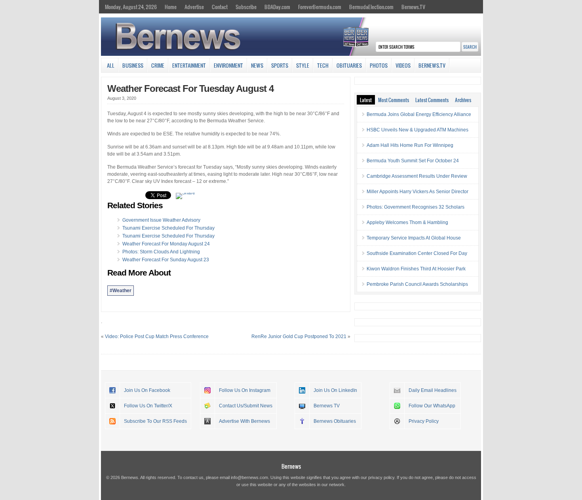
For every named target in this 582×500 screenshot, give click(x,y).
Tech (323, 65)
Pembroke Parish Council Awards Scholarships (417, 284)
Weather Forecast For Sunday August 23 (165, 259)
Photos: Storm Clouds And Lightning (161, 252)
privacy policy (381, 477)
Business (132, 65)
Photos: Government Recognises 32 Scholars (415, 207)
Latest (366, 99)
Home (171, 7)
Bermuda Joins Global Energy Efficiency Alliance (419, 114)
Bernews (291, 466)
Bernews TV (327, 406)
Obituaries (349, 65)
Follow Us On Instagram (244, 390)
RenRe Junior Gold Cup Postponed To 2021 (298, 336)
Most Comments (393, 99)
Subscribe (246, 7)
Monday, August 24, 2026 (131, 7)
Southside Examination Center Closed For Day (417, 253)
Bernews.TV (413, 7)
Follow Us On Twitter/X (148, 406)
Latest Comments (432, 99)
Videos (403, 65)
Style (302, 65)
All (110, 65)
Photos (379, 65)
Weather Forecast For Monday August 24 (166, 244)
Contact (220, 7)
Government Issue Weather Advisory (161, 220)
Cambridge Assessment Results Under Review (417, 176)
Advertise (194, 7)
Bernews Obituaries (335, 421)
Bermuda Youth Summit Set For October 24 (413, 160)
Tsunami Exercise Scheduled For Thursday (168, 228)
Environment (228, 65)
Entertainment (189, 65)
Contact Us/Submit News (245, 406)
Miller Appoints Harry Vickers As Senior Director (417, 191)
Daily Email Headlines (432, 390)
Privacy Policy (424, 421)
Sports (279, 65)
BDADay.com (277, 7)
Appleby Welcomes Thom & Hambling (407, 222)
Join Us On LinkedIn (335, 390)
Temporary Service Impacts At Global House (414, 238)
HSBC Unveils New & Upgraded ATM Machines (417, 130)
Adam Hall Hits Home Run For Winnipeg (410, 145)
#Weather (120, 290)
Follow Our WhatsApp (432, 406)
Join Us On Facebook (147, 390)
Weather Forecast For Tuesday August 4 (190, 88)
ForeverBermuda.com (319, 7)
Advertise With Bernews (244, 421)
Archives (463, 99)
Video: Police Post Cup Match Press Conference (157, 336)
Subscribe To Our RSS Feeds (155, 421)
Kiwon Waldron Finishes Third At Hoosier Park (416, 269)
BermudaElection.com (371, 7)
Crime (157, 65)
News (257, 65)
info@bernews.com (249, 477)
